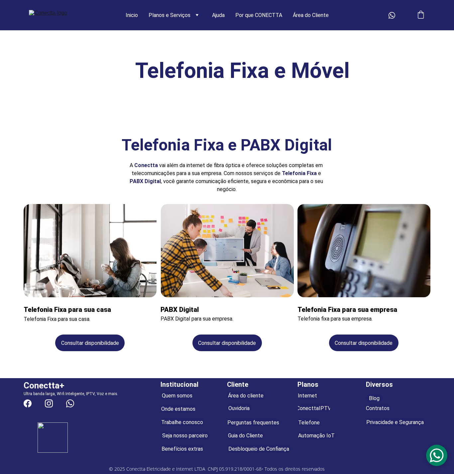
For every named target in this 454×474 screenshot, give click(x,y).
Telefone (309, 422)
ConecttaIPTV (313, 408)
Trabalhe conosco (182, 422)
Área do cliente (246, 395)
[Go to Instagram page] (49, 403)
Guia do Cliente (245, 435)
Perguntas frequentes (253, 422)
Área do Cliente (311, 15)
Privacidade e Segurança (395, 422)
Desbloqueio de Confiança (258, 449)
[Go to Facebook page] (28, 403)
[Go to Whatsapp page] (392, 15)
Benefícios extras (182, 449)
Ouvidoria (239, 408)
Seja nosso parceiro (185, 435)
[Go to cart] (420, 15)
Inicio (132, 15)
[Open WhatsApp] (436, 455)
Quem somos (177, 395)
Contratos (378, 408)
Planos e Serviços (169, 15)
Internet (307, 395)
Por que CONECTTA (258, 15)
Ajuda (218, 15)
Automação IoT (316, 435)
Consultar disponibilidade (90, 343)
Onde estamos (178, 409)
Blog (374, 398)
